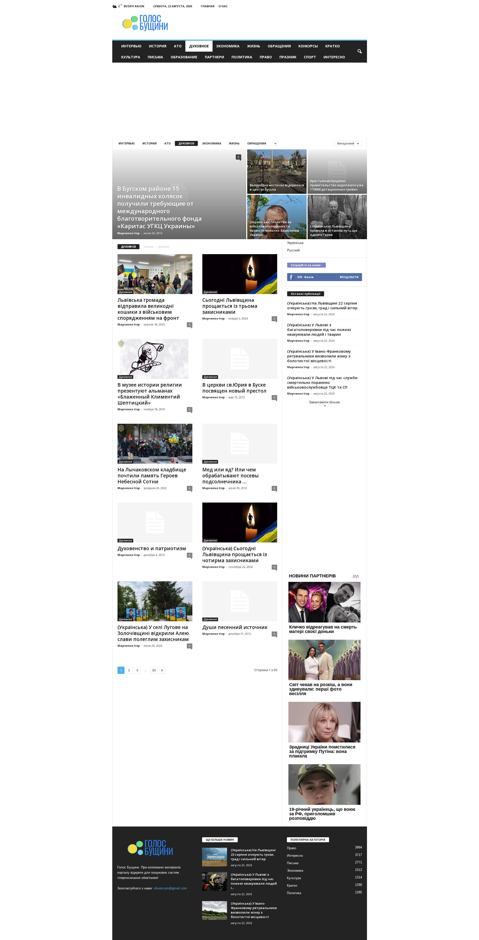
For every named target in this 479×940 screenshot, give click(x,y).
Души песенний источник (234, 627)
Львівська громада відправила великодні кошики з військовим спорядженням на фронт (148, 309)
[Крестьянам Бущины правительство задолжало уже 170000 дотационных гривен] (337, 171)
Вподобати (349, 277)
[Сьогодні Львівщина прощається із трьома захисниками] (239, 274)
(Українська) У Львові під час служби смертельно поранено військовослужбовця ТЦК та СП (322, 382)
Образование (184, 57)
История (157, 46)
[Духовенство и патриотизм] (155, 522)
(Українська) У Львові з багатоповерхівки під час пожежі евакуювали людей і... (254, 881)
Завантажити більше (324, 402)
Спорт (310, 57)
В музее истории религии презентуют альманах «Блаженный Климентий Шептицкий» (150, 394)
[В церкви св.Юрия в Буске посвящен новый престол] (239, 359)
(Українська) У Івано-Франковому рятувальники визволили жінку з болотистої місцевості (319, 356)
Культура (130, 57)
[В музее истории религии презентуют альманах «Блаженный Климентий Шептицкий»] (155, 359)
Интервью (131, 46)
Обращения (279, 46)
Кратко (332, 46)
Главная (208, 6)
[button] (359, 51)
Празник (287, 57)
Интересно (334, 57)
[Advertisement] (239, 100)
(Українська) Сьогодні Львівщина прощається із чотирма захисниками (234, 554)
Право (266, 57)
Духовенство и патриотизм (152, 548)
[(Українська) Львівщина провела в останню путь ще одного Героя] (337, 217)
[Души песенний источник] (239, 601)
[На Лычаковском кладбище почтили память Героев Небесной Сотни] (155, 444)
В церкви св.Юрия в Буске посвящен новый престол (234, 388)
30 (154, 670)
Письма (155, 57)
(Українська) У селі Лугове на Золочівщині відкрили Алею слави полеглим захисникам (153, 633)
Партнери (214, 57)
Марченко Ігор (128, 233)
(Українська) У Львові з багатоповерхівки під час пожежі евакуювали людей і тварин (319, 329)
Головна (148, 246)
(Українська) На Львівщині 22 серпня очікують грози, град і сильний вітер (322, 305)
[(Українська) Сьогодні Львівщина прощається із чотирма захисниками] (239, 522)
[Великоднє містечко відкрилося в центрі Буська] (277, 171)
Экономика (228, 46)
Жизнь (253, 46)
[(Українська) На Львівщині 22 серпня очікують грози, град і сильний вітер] (214, 857)
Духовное (199, 46)
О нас (223, 6)
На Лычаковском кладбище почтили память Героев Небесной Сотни (152, 475)
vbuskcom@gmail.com (170, 888)
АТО (178, 46)
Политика (242, 57)
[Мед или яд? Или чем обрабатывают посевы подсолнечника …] (239, 444)
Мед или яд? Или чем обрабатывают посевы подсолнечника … (230, 475)
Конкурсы (308, 46)
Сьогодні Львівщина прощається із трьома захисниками (229, 306)
